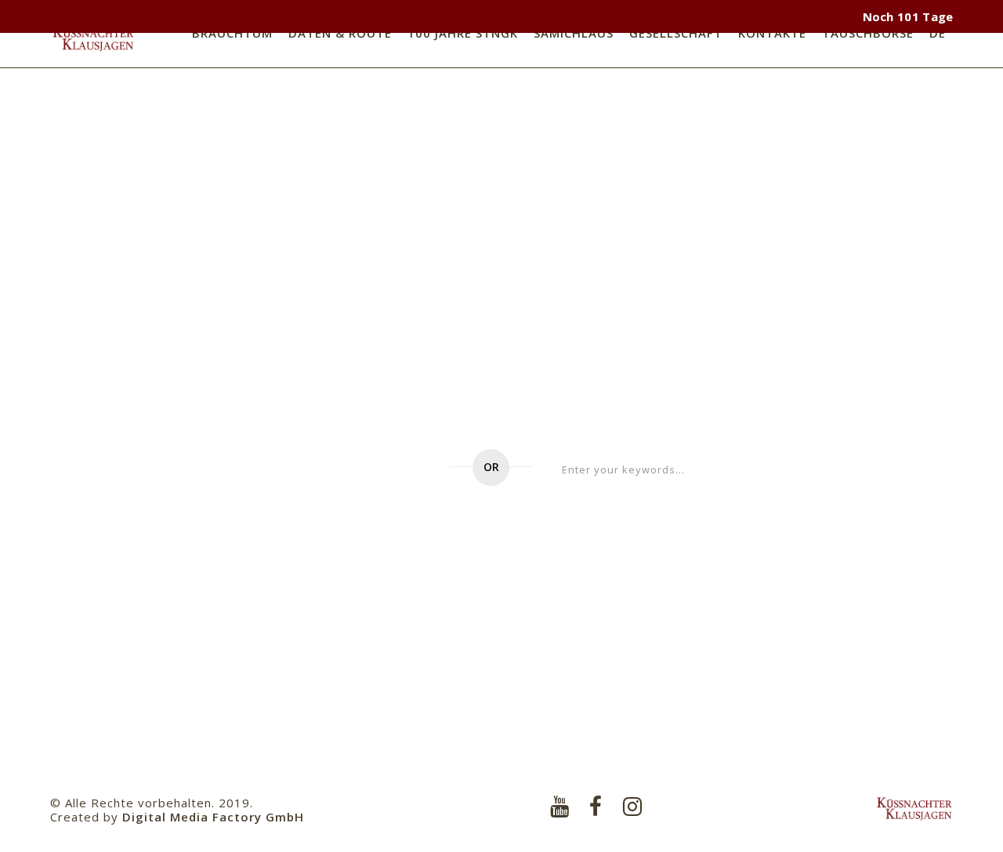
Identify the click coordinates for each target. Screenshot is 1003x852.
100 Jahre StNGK (462, 33)
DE (937, 33)
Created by (177, 817)
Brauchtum (232, 33)
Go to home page (346, 469)
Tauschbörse (868, 33)
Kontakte (772, 33)
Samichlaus (574, 33)
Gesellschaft (675, 33)
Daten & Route (340, 33)
